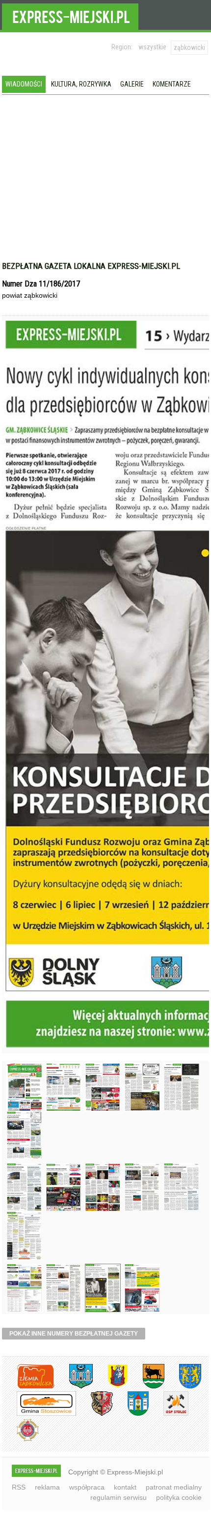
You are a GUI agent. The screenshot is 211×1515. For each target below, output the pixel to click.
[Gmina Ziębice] (131, 1414)
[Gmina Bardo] (110, 1386)
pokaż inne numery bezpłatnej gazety (73, 1333)
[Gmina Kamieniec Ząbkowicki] (182, 1386)
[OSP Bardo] (20, 1440)
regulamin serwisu (118, 1497)
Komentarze (172, 84)
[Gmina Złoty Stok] (94, 1414)
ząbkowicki (189, 47)
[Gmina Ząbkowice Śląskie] (73, 1386)
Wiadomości (23, 84)
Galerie (132, 84)
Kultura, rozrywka (81, 84)
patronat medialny (174, 1487)
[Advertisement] (105, 168)
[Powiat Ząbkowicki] (28, 1386)
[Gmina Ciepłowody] (146, 1386)
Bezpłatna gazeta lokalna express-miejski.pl (91, 266)
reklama (47, 1487)
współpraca (87, 1487)
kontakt (125, 1487)
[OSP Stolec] (168, 1414)
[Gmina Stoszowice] (39, 1414)
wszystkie (152, 47)
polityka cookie (179, 1497)
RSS (19, 1487)
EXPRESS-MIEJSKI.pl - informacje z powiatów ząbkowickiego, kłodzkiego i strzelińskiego (70, 15)
